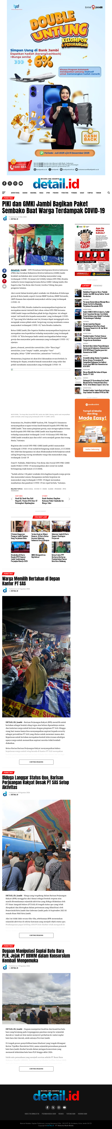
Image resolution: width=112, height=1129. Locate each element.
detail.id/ (15, 270)
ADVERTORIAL (15, 193)
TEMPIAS (90, 193)
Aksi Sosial (29, 489)
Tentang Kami (70, 1114)
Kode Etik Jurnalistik (32, 1114)
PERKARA (74, 193)
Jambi (51, 489)
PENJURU (55, 193)
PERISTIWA (64, 193)
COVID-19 (38, 489)
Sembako (15, 491)
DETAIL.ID (14, 219)
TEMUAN (98, 193)
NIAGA (41, 193)
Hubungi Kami (82, 1114)
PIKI (64, 489)
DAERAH (25, 193)
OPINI (48, 193)
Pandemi (58, 489)
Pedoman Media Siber (49, 1114)
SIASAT (82, 193)
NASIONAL (33, 193)
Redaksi (61, 1114)
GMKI (45, 489)
